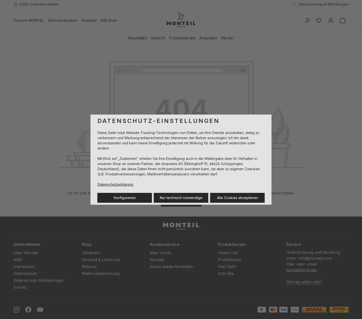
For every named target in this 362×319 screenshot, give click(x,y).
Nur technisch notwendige (181, 198)
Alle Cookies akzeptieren (237, 198)
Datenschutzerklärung (115, 184)
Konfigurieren (125, 198)
